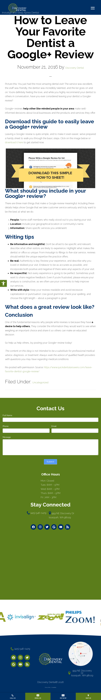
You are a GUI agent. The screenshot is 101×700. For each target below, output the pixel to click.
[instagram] (40, 527)
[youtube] (61, 527)
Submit (50, 462)
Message (7, 437)
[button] (3, 283)
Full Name (7, 415)
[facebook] (33, 527)
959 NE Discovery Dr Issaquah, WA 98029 (61, 515)
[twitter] (47, 527)
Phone (6, 426)
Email (53, 426)
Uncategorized (40, 382)
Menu (93, 7)
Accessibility (53, 687)
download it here (14, 142)
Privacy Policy (48, 687)
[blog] (67, 527)
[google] (54, 527)
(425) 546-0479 (38, 513)
